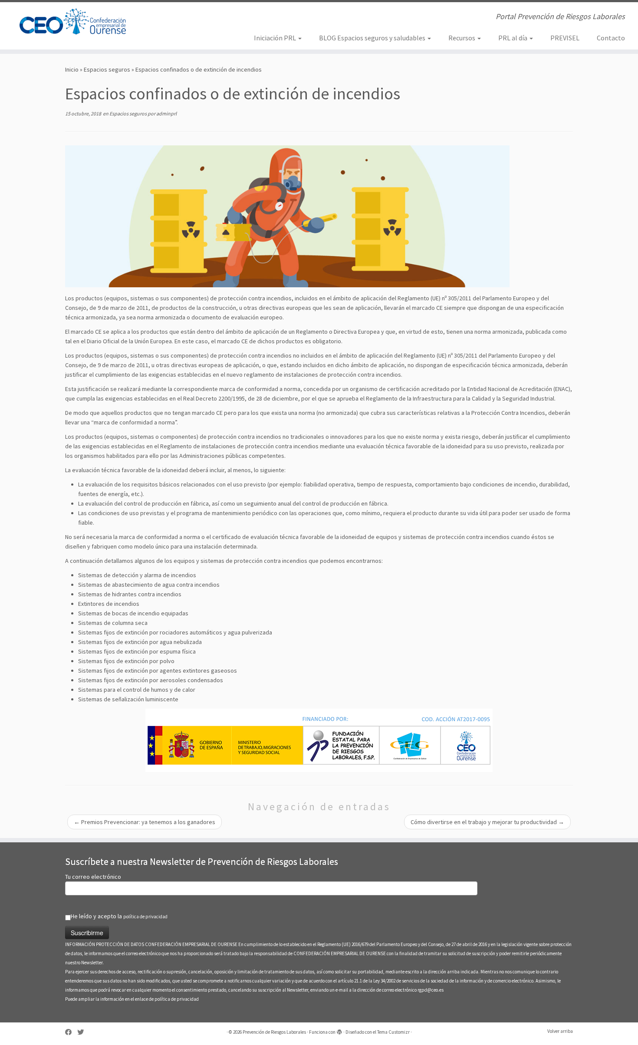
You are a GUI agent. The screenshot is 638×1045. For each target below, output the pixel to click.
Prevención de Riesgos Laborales (274, 1032)
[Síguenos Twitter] (83, 1032)
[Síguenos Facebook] (71, 1032)
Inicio (72, 69)
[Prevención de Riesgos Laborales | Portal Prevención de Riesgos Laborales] (73, 22)
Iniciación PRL (275, 37)
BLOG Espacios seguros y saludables (373, 37)
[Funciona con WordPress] (339, 1030)
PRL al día (513, 37)
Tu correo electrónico (93, 877)
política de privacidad (145, 917)
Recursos (462, 37)
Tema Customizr (393, 1032)
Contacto (611, 37)
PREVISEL (564, 37)
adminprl (166, 113)
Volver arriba (560, 1031)
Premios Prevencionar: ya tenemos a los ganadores (144, 822)
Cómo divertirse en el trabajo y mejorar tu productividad (487, 822)
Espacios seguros (107, 69)
